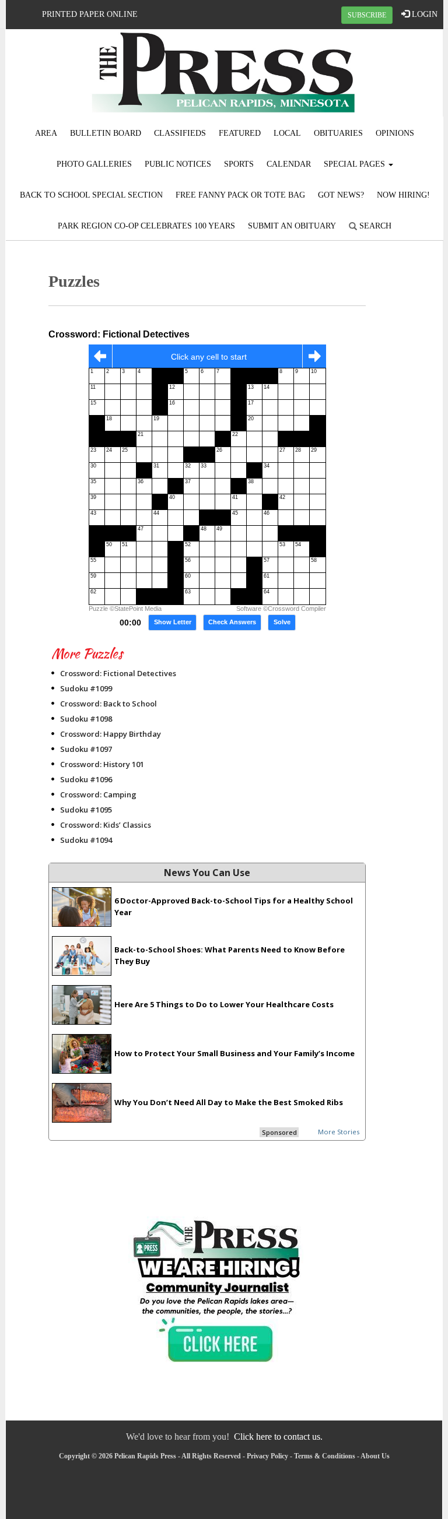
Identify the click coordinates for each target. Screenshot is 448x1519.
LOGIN (424, 14)
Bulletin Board (105, 133)
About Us (375, 1456)
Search (374, 225)
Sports (239, 164)
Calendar (289, 164)
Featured (240, 133)
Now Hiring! (403, 195)
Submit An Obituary (292, 225)
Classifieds (180, 133)
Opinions (395, 133)
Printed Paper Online (90, 14)
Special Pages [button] (355, 164)
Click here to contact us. (278, 1436)
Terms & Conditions (324, 1456)
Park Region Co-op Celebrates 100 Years (146, 225)
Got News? (341, 195)
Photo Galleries (94, 164)
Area (46, 133)
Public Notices (178, 164)
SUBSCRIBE (367, 15)
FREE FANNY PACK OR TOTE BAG (240, 195)
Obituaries (338, 133)
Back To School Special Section (91, 195)
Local (287, 133)
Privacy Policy (267, 1456)
